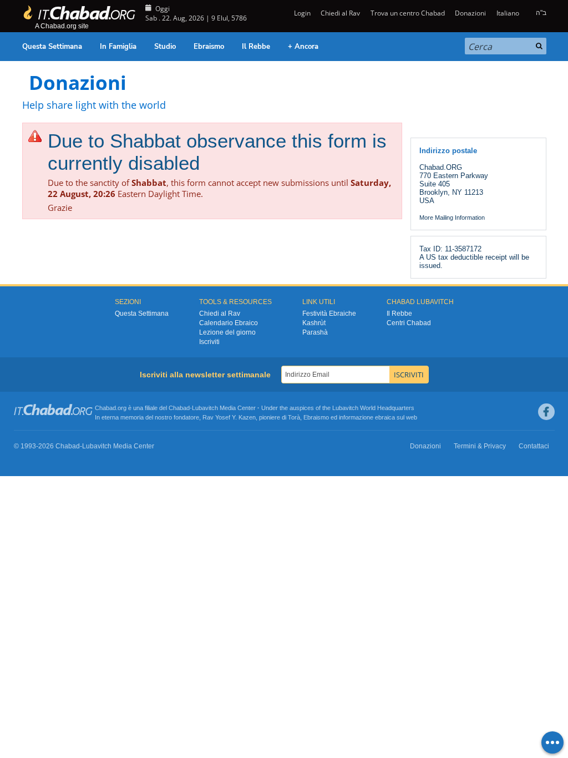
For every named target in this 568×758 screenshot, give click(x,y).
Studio (165, 47)
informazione (356, 417)
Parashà (315, 332)
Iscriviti (209, 342)
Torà (294, 417)
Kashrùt (314, 323)
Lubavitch (205, 408)
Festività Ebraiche (329, 313)
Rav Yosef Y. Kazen (229, 417)
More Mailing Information (452, 217)
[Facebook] (546, 411)
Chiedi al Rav (340, 13)
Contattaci (534, 446)
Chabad (179, 408)
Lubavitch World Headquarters (373, 408)
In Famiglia (118, 47)
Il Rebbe (256, 47)
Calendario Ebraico (228, 323)
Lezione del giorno (227, 332)
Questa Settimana (52, 47)
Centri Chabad (409, 323)
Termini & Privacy (480, 446)
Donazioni (470, 13)
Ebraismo (209, 47)
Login (301, 13)
